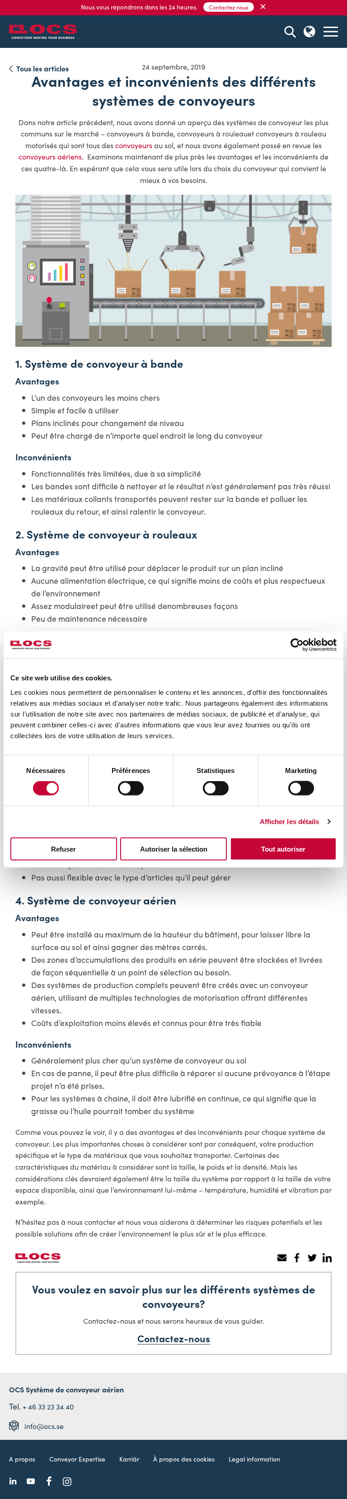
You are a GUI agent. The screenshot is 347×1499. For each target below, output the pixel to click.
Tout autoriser (283, 849)
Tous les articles (42, 68)
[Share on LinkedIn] (326, 1257)
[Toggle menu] (331, 32)
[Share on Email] (281, 1257)
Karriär (129, 1458)
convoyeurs (133, 145)
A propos (22, 1458)
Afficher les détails (289, 821)
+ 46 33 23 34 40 (48, 1406)
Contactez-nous (173, 1338)
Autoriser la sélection (173, 849)
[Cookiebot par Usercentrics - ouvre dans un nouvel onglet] (297, 645)
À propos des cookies (184, 1458)
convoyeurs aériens (50, 156)
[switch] (131, 788)
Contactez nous (229, 7)
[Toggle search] (290, 32)
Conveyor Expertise (77, 1458)
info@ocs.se (44, 1426)
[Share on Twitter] (312, 1257)
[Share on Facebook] (297, 1257)
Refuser (63, 849)
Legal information (254, 1458)
